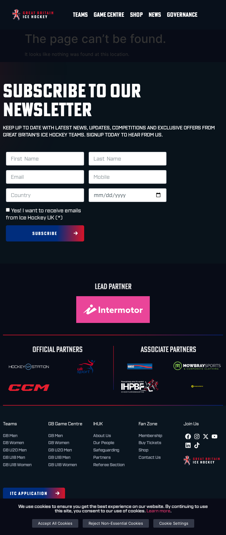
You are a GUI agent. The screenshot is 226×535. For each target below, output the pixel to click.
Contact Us (150, 457)
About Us (102, 435)
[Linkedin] (188, 445)
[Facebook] (188, 436)
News (155, 14)
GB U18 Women (17, 464)
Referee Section (108, 464)
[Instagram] (196, 436)
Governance (182, 14)
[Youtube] (214, 436)
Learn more (158, 511)
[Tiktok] (196, 445)
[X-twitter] (205, 436)
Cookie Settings (173, 523)
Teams (80, 14)
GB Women (13, 442)
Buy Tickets (150, 442)
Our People (103, 442)
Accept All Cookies (55, 523)
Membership (150, 435)
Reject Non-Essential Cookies (116, 523)
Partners (102, 457)
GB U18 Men (14, 457)
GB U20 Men (14, 450)
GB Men (10, 435)
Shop (136, 14)
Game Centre (109, 14)
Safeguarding (106, 450)
